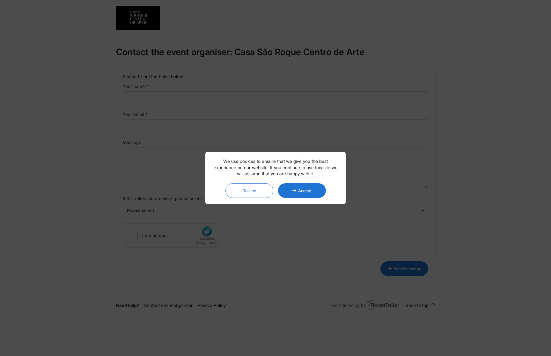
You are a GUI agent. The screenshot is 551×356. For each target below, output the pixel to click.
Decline (249, 190)
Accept (305, 190)
